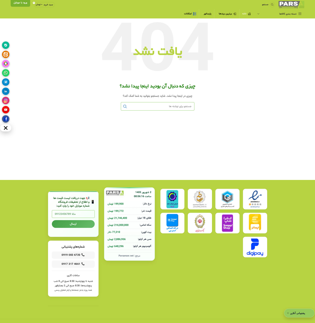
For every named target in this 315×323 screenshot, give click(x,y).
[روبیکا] (5, 63)
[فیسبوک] (5, 119)
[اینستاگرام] (5, 100)
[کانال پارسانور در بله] (5, 45)
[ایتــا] (5, 54)
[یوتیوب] (5, 109)
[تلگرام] (5, 82)
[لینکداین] (5, 91)
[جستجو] (125, 106)
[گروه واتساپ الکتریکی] (5, 73)
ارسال (73, 224)
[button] (299, 313)
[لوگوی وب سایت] (291, 5)
